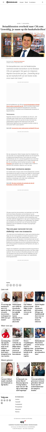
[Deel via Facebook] (14, 285)
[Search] (42, 2)
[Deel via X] (17, 285)
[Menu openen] (3, 2)
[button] (24, 424)
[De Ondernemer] (12, 2)
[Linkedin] (4, 400)
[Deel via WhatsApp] (11, 285)
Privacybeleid (17, 424)
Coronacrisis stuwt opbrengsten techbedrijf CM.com (25, 128)
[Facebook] (7, 400)
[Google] (2, 400)
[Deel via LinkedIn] (20, 285)
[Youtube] (2, 403)
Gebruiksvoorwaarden (33, 424)
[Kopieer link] (7, 285)
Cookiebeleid (11, 424)
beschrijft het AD (18, 106)
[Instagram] (10, 400)
